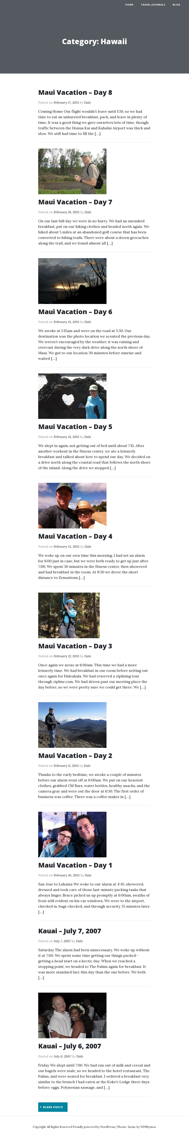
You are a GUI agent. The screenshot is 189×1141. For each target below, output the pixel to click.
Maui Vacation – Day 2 (75, 755)
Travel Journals (153, 4)
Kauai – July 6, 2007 (69, 1045)
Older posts (53, 1107)
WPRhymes (148, 1127)
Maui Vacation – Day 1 (75, 865)
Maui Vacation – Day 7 (75, 201)
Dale (87, 102)
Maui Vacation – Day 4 (75, 536)
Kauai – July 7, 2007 (69, 930)
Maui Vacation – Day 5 (75, 426)
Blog (176, 4)
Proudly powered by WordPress (94, 1127)
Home (129, 4)
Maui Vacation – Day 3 (75, 645)
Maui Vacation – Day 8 (75, 92)
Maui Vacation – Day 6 (75, 311)
